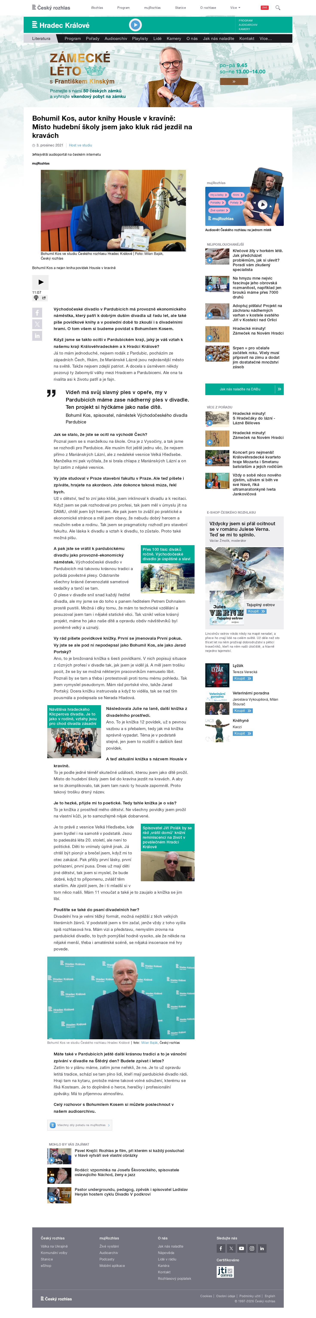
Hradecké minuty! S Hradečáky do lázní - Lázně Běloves (254, 418)
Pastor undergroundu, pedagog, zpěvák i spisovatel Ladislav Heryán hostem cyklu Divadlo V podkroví (131, 1191)
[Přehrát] (40, 282)
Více (266, 38)
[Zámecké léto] (158, 75)
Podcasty (107, 1259)
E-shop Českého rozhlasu (231, 512)
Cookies (206, 1296)
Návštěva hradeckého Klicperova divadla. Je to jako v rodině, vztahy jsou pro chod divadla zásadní (73, 716)
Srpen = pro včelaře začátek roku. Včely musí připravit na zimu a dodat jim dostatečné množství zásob (256, 357)
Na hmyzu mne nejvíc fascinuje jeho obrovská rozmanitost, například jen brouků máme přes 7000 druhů (257, 287)
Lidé (157, 38)
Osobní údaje (225, 1296)
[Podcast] (36, 298)
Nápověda (166, 1253)
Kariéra (163, 1266)
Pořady (93, 38)
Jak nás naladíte (218, 38)
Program (123, 7)
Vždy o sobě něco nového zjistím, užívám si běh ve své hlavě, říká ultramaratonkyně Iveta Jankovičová (257, 484)
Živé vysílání (217, 210)
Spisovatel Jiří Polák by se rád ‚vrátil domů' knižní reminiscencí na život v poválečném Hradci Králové (167, 837)
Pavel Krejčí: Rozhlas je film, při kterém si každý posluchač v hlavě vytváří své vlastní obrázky (129, 1153)
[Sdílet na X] (37, 324)
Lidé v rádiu (167, 1259)
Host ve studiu (80, 145)
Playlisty (140, 38)
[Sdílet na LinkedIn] (37, 336)
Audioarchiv (248, 24)
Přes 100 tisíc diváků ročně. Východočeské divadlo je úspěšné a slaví (166, 554)
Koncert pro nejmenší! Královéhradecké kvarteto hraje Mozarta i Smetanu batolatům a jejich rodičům (257, 459)
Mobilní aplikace (112, 1266)
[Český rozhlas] (51, 7)
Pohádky (215, 202)
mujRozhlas (152, 7)
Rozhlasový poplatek (174, 1279)
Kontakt (247, 38)
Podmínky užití (250, 1296)
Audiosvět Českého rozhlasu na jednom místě (238, 230)
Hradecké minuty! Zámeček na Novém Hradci (258, 330)
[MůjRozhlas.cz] (40, 164)
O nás (192, 38)
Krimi (236, 194)
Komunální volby (54, 1253)
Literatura (41, 38)
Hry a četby (217, 194)
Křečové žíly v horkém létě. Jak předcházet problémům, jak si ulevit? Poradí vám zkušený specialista (258, 260)
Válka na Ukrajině (54, 1246)
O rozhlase (208, 7)
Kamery (244, 29)
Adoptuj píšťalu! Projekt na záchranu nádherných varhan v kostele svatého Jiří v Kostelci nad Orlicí (257, 312)
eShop (46, 1266)
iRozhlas (97, 7)
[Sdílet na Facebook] (37, 313)
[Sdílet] (44, 298)
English (270, 1296)
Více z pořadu (220, 407)
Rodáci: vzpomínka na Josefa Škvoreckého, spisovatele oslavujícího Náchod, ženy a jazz (127, 1172)
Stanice (180, 7)
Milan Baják (153, 254)
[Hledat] (278, 7)
